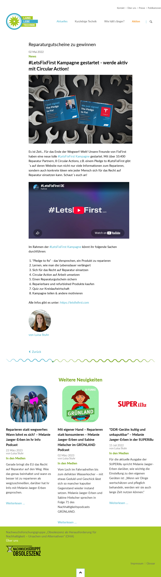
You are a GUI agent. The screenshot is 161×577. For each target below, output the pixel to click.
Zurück (36, 351)
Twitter (37, 344)
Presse (142, 8)
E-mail (56, 344)
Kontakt (121, 8)
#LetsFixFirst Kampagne (74, 156)
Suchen (151, 21)
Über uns (131, 8)
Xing (50, 344)
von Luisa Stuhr (39, 334)
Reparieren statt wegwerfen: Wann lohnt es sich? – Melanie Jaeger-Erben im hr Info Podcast (28, 437)
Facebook (31, 344)
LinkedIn (43, 344)
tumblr (62, 344)
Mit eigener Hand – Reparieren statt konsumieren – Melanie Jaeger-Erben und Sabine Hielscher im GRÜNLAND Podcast (80, 439)
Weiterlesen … (15, 503)
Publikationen (154, 8)
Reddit (68, 344)
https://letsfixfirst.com (74, 302)
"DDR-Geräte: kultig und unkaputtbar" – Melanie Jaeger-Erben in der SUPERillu (131, 434)
